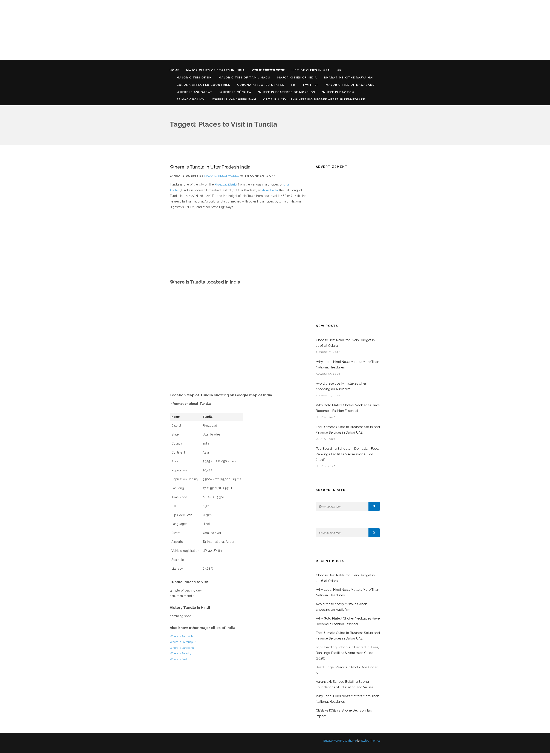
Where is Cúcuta (235, 92)
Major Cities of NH (194, 77)
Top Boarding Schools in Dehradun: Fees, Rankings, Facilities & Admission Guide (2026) (347, 454)
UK (339, 70)
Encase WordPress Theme (340, 740)
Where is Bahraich (181, 636)
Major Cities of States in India (215, 70)
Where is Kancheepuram (234, 99)
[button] (374, 506)
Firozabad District (226, 184)
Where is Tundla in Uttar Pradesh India (210, 167)
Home (174, 70)
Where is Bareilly (180, 653)
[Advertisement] (129, 30)
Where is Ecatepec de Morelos (286, 92)
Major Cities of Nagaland (350, 84)
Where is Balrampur (183, 642)
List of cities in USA (311, 70)
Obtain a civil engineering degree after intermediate (314, 99)
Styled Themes (370, 740)
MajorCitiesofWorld (221, 175)
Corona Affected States (260, 84)
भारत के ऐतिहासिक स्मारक (268, 70)
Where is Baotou (338, 92)
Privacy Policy (191, 99)
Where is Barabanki (182, 647)
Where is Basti (179, 659)
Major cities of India (297, 77)
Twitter (310, 84)
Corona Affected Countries (203, 84)
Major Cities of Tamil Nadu (244, 77)
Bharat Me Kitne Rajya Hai (349, 77)
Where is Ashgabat (195, 92)
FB (293, 84)
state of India (270, 190)
